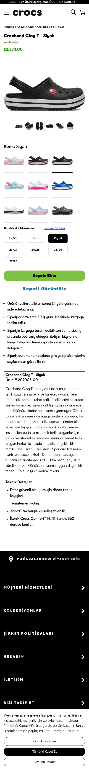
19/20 (13, 238)
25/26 (58, 250)
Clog (31, 27)
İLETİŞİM (14, 680)
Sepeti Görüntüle (44, 289)
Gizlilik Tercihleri (44, 741)
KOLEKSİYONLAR (23, 610)
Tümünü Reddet (44, 762)
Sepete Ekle (44, 275)
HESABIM (14, 657)
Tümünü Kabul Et (44, 752)
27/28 (13, 261)
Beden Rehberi (54, 228)
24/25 (35, 250)
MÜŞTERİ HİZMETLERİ (28, 587)
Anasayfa (9, 27)
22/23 (58, 238)
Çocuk (21, 27)
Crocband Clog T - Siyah (50, 27)
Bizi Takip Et (19, 703)
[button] (44, 588)
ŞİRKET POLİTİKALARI (29, 634)
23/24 (13, 250)
